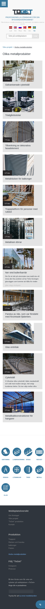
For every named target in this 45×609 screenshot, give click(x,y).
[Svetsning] (5, 452)
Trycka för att (22, 596)
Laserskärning (19, 459)
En (15, 31)
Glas (6, 495)
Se (34, 31)
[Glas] (5, 487)
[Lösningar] (17, 469)
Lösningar (17, 477)
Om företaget (13, 515)
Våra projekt (13, 518)
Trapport (11, 539)
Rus (20, 31)
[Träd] (28, 469)
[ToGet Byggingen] (22, 12)
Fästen (11, 548)
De (29, 31)
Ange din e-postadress (17, 585)
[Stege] (28, 452)
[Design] (5, 469)
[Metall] (39, 469)
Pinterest (12, 569)
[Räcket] (39, 452)
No (25, 31)
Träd (28, 477)
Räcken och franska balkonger (16, 543)
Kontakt (11, 524)
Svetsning (6, 459)
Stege (28, 459)
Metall (39, 477)
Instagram (12, 566)
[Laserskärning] (17, 452)
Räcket (39, 459)
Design (5, 477)
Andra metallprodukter (17, 554)
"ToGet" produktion (15, 521)
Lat (10, 31)
